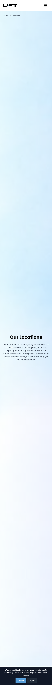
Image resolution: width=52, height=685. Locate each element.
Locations (16, 15)
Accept (21, 680)
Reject (32, 680)
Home (5, 15)
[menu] (45, 5)
